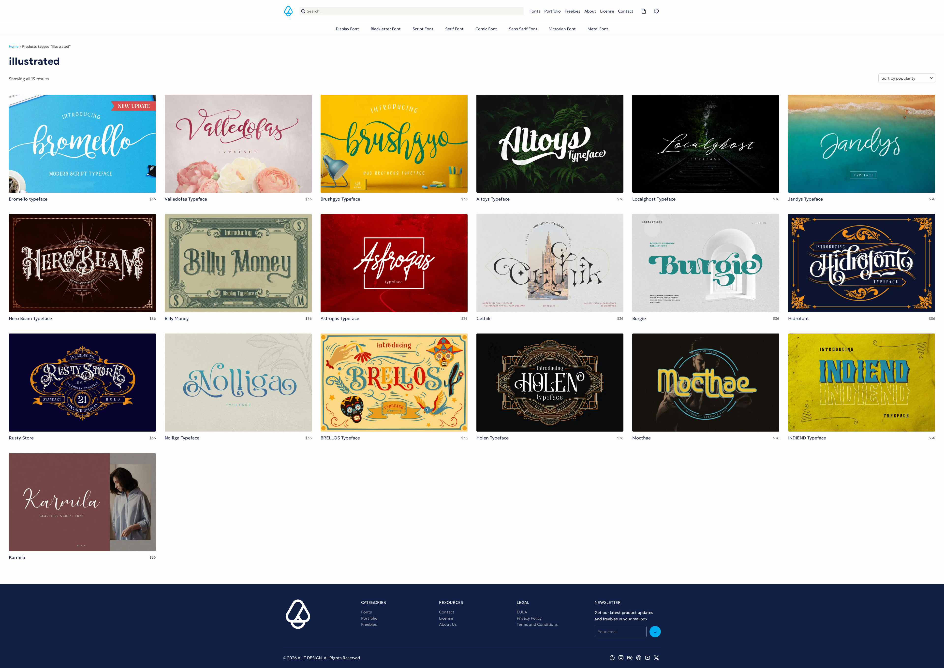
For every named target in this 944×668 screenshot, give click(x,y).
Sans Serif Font (523, 28)
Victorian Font (562, 28)
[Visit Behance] (629, 657)
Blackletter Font (386, 28)
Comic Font (486, 28)
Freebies (572, 11)
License (607, 11)
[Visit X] (656, 657)
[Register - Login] (656, 11)
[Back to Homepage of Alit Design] (288, 11)
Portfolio (552, 11)
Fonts (535, 11)
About (590, 11)
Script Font (423, 28)
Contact (625, 11)
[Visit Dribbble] (638, 657)
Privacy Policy (529, 618)
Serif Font (454, 28)
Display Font (347, 28)
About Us (448, 624)
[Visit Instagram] (621, 657)
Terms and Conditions (537, 624)
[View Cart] (643, 11)
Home (13, 46)
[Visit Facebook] (612, 657)
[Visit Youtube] (647, 657)
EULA (522, 612)
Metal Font (598, 28)
